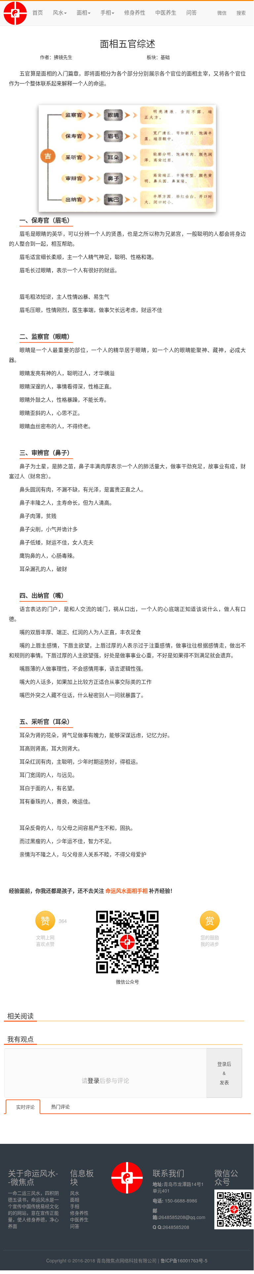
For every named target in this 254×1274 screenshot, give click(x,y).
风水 (74, 1193)
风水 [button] (58, 12)
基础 (165, 57)
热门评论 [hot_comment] (60, 1106)
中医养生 (165, 12)
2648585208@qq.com (182, 1217)
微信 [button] (222, 12)
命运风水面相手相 (127, 890)
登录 (93, 1080)
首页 (37, 12)
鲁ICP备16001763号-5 (184, 1260)
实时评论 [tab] (25, 1106)
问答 (191, 12)
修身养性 (134, 12)
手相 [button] (105, 12)
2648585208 (176, 1227)
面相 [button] (82, 12)
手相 (74, 1206)
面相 (74, 1199)
